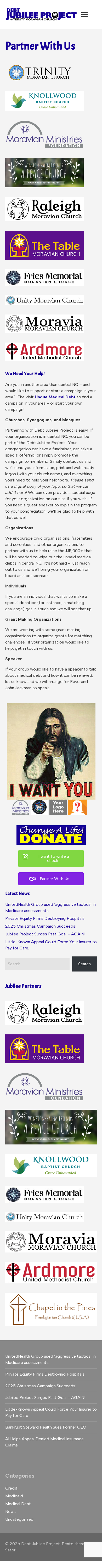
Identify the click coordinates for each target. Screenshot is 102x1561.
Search (84, 963)
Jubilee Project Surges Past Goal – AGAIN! (45, 934)
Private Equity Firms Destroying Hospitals (44, 918)
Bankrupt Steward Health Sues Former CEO (45, 1427)
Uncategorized (19, 1519)
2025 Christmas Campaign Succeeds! (40, 926)
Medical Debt (18, 1503)
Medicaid (14, 1495)
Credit (11, 1488)
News (10, 1511)
